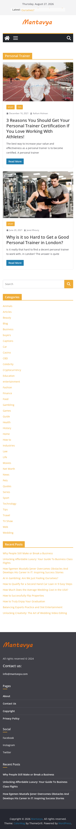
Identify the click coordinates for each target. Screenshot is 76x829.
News (6, 474)
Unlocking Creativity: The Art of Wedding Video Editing (35, 613)
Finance (7, 393)
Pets (5, 480)
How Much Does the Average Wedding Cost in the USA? (35, 589)
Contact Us (9, 703)
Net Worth (9, 468)
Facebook (8, 738)
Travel (6, 515)
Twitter (7, 752)
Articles (7, 311)
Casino (7, 352)
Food (5, 399)
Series (6, 492)
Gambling (8, 404)
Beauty (7, 317)
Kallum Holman (40, 113)
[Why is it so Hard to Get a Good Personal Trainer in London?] (38, 194)
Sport (10, 107)
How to (7, 439)
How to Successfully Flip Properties (23, 595)
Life (5, 457)
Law (5, 451)
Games (7, 410)
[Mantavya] (7, 38)
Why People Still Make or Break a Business (28, 553)
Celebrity (8, 364)
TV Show (8, 521)
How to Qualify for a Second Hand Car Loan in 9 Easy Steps (37, 584)
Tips (19, 107)
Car (5, 346)
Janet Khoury (33, 230)
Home (6, 434)
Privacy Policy (11, 718)
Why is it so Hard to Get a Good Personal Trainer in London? (37, 239)
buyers (7, 335)
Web (5, 527)
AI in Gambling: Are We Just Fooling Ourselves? (30, 578)
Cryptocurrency (12, 370)
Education (9, 375)
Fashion (7, 387)
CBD (5, 358)
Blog (5, 323)
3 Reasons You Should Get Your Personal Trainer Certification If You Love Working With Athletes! (38, 128)
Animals (7, 306)
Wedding (8, 532)
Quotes (7, 486)
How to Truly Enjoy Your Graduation (24, 601)
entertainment (11, 381)
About (6, 696)
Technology (9, 503)
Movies (7, 463)
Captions (8, 341)
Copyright (9, 711)
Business (8, 329)
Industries (9, 445)
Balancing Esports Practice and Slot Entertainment (32, 607)
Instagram (9, 745)
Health (7, 422)
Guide (6, 416)
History (7, 428)
